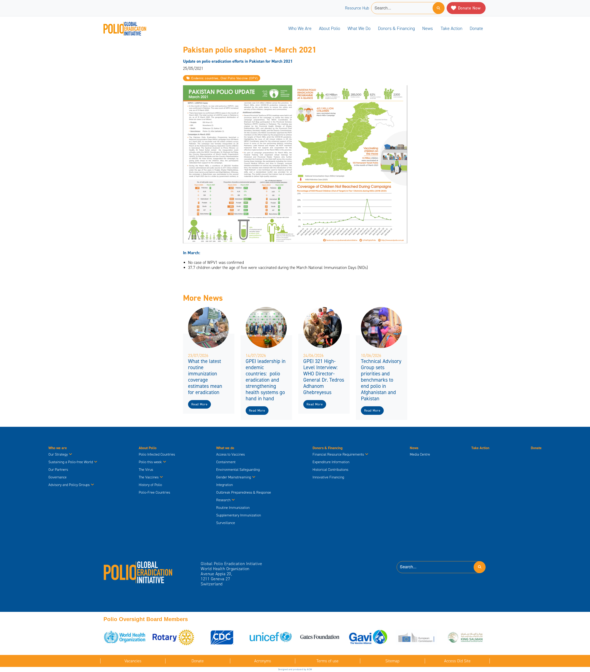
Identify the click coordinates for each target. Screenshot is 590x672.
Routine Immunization (233, 507)
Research (223, 500)
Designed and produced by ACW (295, 669)
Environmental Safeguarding (238, 469)
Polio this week (150, 462)
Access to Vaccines (231, 454)
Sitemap (392, 661)
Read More (199, 404)
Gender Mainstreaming (233, 477)
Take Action (451, 28)
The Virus (146, 469)
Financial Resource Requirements (338, 454)
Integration (224, 484)
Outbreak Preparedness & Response (243, 492)
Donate (476, 28)
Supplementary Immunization (238, 515)
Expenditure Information (331, 462)
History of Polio (150, 484)
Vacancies (132, 661)
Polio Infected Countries (157, 454)
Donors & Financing (396, 28)
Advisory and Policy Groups (69, 484)
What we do (359, 28)
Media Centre (420, 454)
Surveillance (225, 522)
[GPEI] (138, 572)
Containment (226, 462)
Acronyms (262, 661)
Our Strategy (58, 454)
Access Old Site (457, 661)
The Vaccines (149, 477)
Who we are (300, 28)
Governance (57, 477)
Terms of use (327, 661)
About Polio (329, 28)
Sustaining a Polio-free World (70, 462)
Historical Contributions (330, 469)
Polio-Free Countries (154, 492)
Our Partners (58, 469)
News (427, 28)
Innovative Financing (328, 477)
